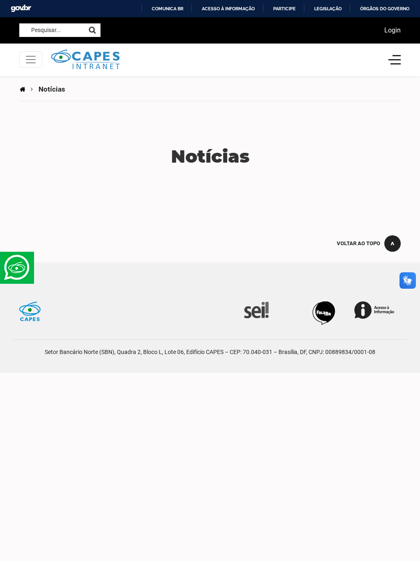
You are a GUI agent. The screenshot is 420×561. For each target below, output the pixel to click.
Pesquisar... (46, 30)
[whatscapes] (17, 268)
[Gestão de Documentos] (255, 309)
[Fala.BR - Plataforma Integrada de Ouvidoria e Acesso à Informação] (324, 313)
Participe (284, 8)
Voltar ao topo (358, 243)
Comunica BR (167, 8)
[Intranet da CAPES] (215, 59)
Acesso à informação (228, 8)
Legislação (328, 8)
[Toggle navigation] (30, 59)
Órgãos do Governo (384, 8)
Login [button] (392, 30)
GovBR (21, 8)
